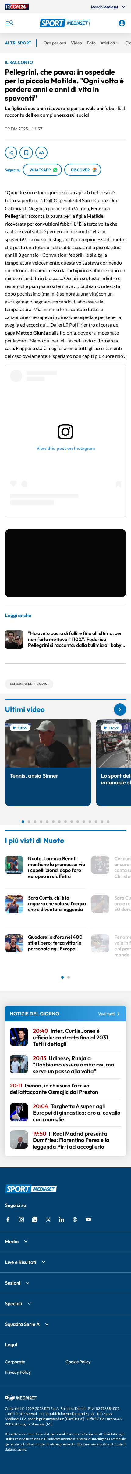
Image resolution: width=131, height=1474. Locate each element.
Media (12, 1241)
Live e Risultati (20, 1262)
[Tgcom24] (17, 7)
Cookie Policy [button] (78, 1362)
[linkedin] (61, 1219)
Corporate (15, 1362)
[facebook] (8, 1219)
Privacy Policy (18, 1372)
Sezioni (12, 1283)
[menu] (9, 23)
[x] (48, 1219)
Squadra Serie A (22, 1324)
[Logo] (66, 23)
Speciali (13, 1303)
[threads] (75, 1219)
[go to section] (120, 709)
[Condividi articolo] (11, 153)
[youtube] (88, 1219)
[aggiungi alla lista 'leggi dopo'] (26, 153)
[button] (66, 23)
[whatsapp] (35, 1219)
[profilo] (122, 23)
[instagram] (21, 1219)
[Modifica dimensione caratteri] (41, 153)
